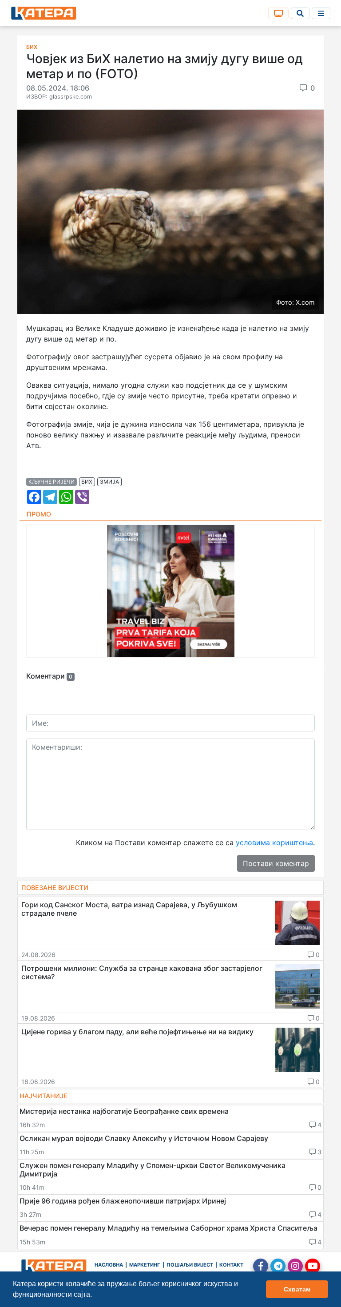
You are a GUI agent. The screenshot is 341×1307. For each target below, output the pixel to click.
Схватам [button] (297, 1289)
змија (109, 481)
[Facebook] (260, 1266)
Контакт (231, 1265)
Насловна (109, 1265)
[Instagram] (295, 1266)
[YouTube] (312, 1266)
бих (86, 481)
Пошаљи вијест (190, 1265)
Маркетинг (144, 1265)
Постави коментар (276, 863)
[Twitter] (277, 1266)
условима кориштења (274, 842)
